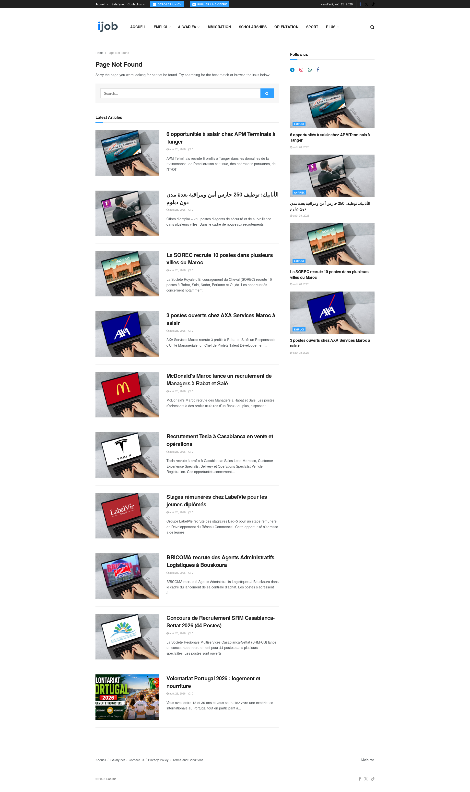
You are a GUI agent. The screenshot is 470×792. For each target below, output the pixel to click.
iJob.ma (368, 759)
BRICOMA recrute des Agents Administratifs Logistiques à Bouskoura (220, 561)
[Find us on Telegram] (292, 70)
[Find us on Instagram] (301, 70)
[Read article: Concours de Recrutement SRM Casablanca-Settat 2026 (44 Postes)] (127, 636)
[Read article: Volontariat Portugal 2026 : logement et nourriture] (127, 697)
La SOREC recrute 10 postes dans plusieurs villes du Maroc (219, 258)
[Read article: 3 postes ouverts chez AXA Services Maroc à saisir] (127, 334)
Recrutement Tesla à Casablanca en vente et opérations (219, 440)
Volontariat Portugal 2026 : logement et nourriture (213, 682)
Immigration (219, 26)
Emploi (160, 26)
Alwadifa (187, 26)
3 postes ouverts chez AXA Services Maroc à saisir (220, 319)
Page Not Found (118, 52)
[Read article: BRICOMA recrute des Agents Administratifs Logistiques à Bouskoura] (127, 576)
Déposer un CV (169, 4)
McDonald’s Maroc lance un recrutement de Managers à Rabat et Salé (218, 379)
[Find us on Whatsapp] (310, 70)
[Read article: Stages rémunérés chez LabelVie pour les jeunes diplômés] (127, 515)
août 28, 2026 (177, 149)
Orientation (286, 26)
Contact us (135, 4)
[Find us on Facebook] (360, 4)
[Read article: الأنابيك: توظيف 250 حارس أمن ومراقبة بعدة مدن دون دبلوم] (127, 213)
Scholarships (253, 26)
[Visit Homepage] (107, 26)
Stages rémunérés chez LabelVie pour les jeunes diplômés (216, 500)
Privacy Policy (158, 759)
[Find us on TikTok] (373, 4)
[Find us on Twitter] (366, 4)
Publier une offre (211, 4)
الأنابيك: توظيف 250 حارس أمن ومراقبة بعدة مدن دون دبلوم (222, 198)
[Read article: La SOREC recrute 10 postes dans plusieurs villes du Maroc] (127, 274)
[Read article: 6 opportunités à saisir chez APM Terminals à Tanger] (127, 153)
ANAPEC (299, 192)
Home (99, 52)
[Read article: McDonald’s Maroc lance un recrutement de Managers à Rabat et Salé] (127, 394)
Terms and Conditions (188, 759)
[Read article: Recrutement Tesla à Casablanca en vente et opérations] (127, 455)
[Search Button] (372, 27)
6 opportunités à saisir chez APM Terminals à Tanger (220, 137)
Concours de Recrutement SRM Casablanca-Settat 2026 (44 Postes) (220, 621)
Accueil (100, 4)
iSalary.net (118, 4)
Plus (330, 26)
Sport (312, 26)
